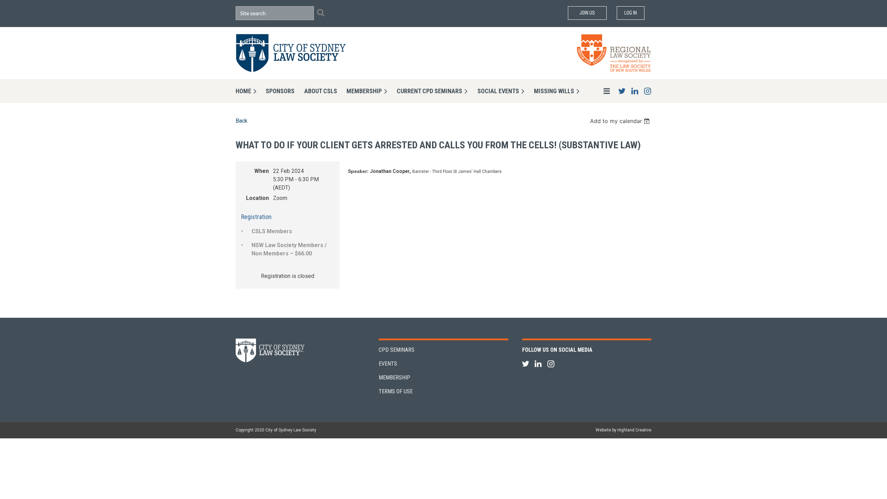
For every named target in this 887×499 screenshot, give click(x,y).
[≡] (599, 91)
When (261, 171)
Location (257, 198)
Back (241, 120)
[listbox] (620, 121)
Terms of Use (396, 391)
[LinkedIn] (635, 91)
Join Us (587, 13)
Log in (630, 13)
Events (388, 363)
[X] (622, 91)
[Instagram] (647, 91)
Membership (394, 377)
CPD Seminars (396, 350)
